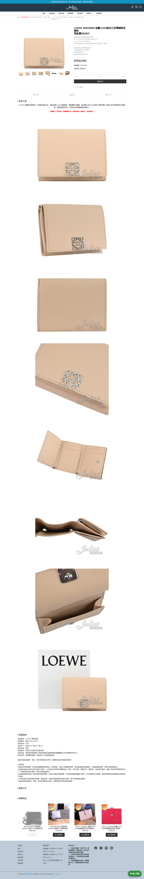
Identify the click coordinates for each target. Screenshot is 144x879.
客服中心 (89, 13)
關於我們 (80, 13)
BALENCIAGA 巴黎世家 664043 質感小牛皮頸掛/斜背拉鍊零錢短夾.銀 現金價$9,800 (59, 827)
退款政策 (20, 857)
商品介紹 (36, 95)
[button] (69, 48)
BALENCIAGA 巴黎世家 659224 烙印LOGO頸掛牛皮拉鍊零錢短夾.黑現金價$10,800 (32, 827)
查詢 (19, 848)
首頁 (43, 13)
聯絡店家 (100, 81)
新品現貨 (52, 13)
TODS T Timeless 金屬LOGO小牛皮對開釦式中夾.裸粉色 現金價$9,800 (85, 827)
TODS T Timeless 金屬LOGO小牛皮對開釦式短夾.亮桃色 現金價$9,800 (111, 827)
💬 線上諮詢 (135, 874)
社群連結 (99, 13)
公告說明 (20, 860)
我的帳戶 (20, 854)
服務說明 (20, 863)
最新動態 (70, 13)
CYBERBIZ (58, 874)
